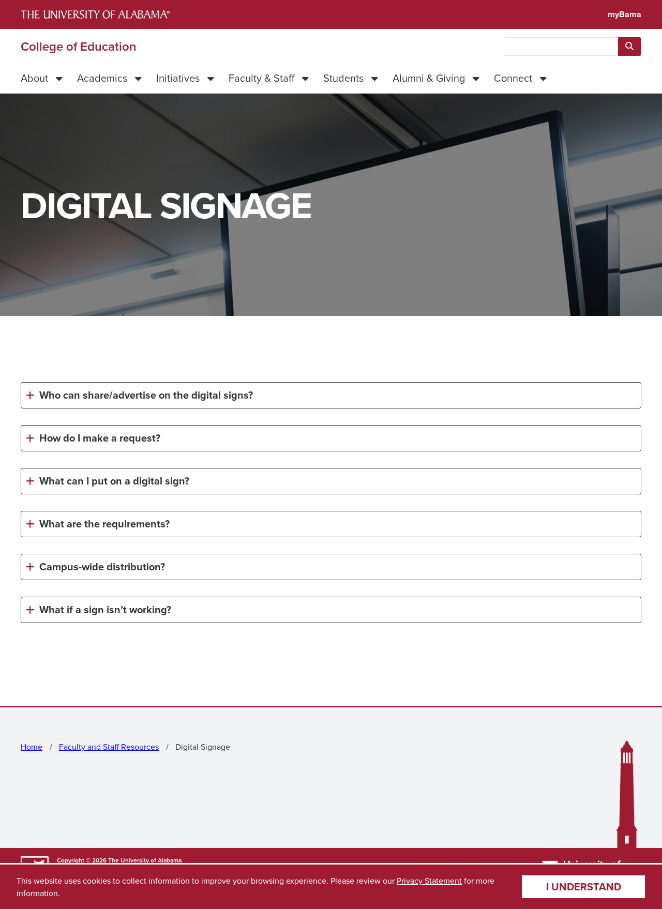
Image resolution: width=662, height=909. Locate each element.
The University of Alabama (145, 860)
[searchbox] (561, 46)
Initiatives (178, 77)
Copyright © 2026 (82, 860)
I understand (583, 886)
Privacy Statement (429, 880)
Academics (102, 77)
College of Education (79, 46)
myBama (624, 14)
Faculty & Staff (261, 77)
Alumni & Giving (429, 77)
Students (343, 77)
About (34, 77)
